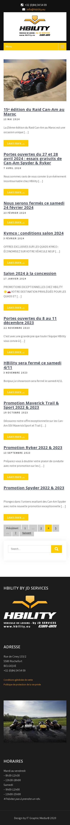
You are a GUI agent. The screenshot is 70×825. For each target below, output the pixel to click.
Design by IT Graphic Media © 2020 (35, 818)
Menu (8, 46)
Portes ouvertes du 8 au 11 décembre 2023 (30, 320)
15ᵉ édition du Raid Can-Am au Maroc (34, 111)
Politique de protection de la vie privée (22, 684)
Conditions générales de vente (18, 679)
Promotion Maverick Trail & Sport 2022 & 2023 (31, 405)
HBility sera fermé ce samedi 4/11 (32, 365)
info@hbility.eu (36, 9)
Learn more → (16, 143)
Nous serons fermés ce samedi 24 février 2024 (34, 205)
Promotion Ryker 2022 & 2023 (33, 447)
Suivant (26, 533)
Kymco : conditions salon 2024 (34, 233)
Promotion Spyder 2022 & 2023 (34, 487)
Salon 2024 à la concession (30, 273)
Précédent (12, 528)
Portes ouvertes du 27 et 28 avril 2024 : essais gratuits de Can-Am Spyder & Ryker (33, 158)
